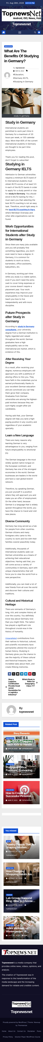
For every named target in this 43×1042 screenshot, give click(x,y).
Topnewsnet (21, 24)
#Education (18, 74)
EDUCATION (8, 46)
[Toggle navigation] (19, 32)
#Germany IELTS (20, 78)
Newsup (37, 1022)
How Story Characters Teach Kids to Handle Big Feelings (21, 744)
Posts (39, 1031)
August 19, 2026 (15, 878)
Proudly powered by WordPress (15, 1022)
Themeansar (22, 1025)
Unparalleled (11, 638)
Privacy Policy (8, 1037)
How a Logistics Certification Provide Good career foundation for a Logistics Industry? (14, 687)
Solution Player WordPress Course (27, 1037)
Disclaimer (31, 1031)
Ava (25, 935)
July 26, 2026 (14, 935)
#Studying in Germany (23, 81)
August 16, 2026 (15, 905)
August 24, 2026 (15, 851)
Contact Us (21, 1031)
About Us (11, 1031)
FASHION (9, 895)
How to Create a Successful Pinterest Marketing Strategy (18, 796)
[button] (35, 32)
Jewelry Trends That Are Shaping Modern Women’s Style (21, 847)
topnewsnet (20, 68)
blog (8, 841)
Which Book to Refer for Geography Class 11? (28, 682)
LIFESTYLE (10, 868)
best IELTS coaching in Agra (22, 209)
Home (4, 1031)
